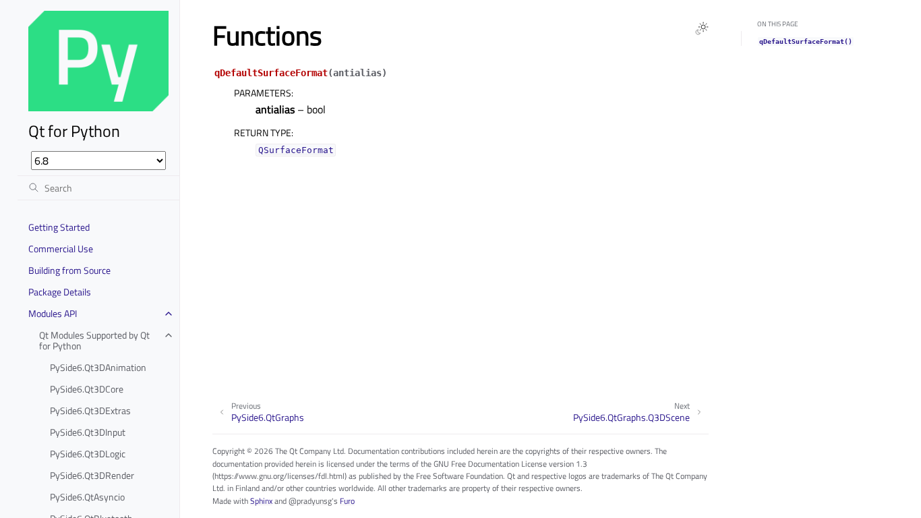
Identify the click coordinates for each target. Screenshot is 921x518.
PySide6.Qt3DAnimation (98, 367)
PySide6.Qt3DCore (86, 389)
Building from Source (69, 270)
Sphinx (261, 500)
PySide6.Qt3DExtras (90, 410)
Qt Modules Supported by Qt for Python (94, 340)
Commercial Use (60, 248)
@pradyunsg (310, 500)
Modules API (52, 313)
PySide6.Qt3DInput (87, 432)
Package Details (59, 292)
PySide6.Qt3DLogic (87, 454)
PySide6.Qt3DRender (92, 475)
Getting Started (59, 227)
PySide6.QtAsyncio (87, 497)
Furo (347, 500)
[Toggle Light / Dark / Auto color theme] (702, 28)
